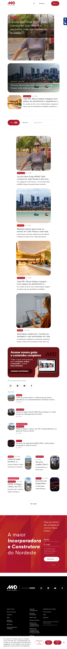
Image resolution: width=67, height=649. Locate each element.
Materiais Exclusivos (10, 621)
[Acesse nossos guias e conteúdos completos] (33, 362)
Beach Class (33, 617)
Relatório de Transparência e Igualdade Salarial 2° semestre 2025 (34, 631)
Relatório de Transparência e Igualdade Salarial (34, 625)
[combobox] (43, 3)
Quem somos (10, 609)
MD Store (9, 624)
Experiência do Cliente (49, 609)
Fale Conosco (47, 612)
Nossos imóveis (11, 612)
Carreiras (9, 614)
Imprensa (45, 617)
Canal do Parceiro (34, 620)
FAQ (44, 614)
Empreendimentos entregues (12, 628)
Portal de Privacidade (33, 614)
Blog (8, 617)
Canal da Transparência (33, 610)
